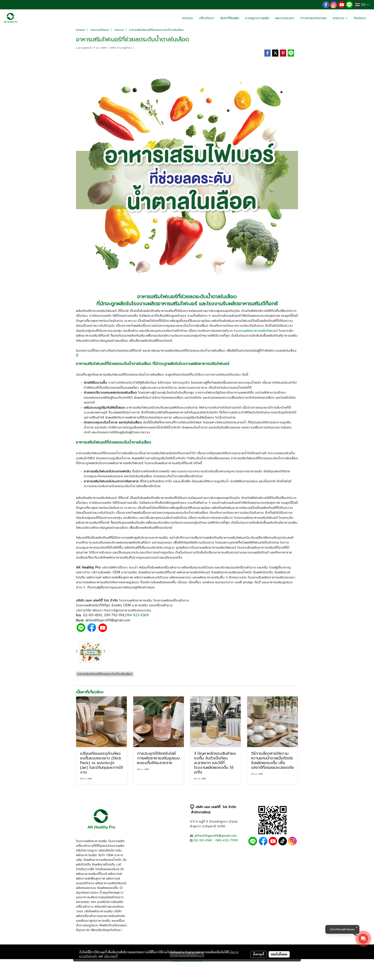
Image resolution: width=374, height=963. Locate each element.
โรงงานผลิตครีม (87, 605)
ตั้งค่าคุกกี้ (258, 954)
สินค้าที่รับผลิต (229, 18)
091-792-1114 (114, 615)
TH (363, 5)
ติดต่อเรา (360, 18)
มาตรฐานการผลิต (257, 18)
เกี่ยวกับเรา (206, 18)
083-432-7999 (226, 840)
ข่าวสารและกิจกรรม (314, 18)
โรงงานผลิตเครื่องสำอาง (171, 600)
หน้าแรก (187, 18)
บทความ (339, 18)
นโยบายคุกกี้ (111, 956)
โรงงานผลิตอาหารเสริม (135, 600)
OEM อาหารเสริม (135, 605)
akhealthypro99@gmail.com (215, 835)
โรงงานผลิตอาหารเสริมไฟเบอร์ (164, 303)
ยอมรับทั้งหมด (279, 954)
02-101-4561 (92, 615)
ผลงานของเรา (285, 18)
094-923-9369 (137, 615)
